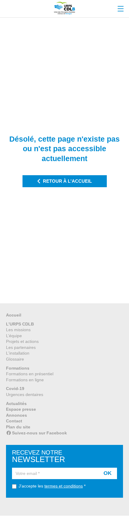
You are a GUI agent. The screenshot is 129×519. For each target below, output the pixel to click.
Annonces (16, 415)
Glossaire (15, 359)
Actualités (16, 403)
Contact (14, 420)
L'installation (17, 353)
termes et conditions (63, 486)
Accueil (13, 315)
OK (108, 473)
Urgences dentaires (24, 394)
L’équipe (14, 335)
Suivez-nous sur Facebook (39, 432)
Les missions (18, 329)
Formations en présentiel (29, 373)
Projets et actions (22, 341)
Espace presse (21, 409)
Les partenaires (21, 347)
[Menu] (120, 9)
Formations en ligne (25, 379)
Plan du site (18, 426)
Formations (17, 368)
